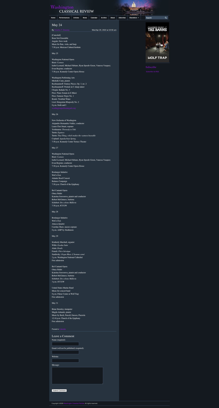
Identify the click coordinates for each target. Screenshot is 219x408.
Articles (76, 17)
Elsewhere (134, 17)
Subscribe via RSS (152, 71)
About (113, 17)
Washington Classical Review (74, 7)
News (85, 17)
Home (53, 17)
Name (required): (59, 339)
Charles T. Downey (61, 30)
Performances (64, 17)
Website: (55, 356)
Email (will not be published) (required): (68, 348)
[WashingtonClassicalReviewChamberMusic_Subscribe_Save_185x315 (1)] (157, 62)
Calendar (94, 17)
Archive (104, 17)
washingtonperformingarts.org (64, 108)
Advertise (122, 17)
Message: (55, 364)
